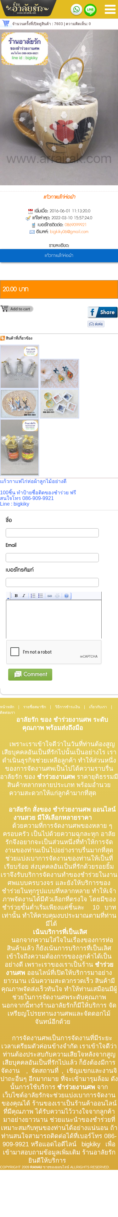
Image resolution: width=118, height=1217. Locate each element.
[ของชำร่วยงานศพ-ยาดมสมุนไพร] (19, 447)
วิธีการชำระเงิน (67, 707)
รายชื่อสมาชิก (34, 707)
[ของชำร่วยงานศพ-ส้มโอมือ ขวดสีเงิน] (19, 366)
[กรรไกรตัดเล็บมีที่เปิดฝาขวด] (59, 373)
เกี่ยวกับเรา (98, 707)
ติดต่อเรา (7, 712)
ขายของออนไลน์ (56, 1167)
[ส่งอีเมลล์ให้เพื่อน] (95, 326)
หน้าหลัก (7, 707)
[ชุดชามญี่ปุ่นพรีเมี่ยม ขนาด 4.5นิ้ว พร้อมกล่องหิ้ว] (59, 404)
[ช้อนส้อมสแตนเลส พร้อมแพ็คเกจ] (19, 404)
